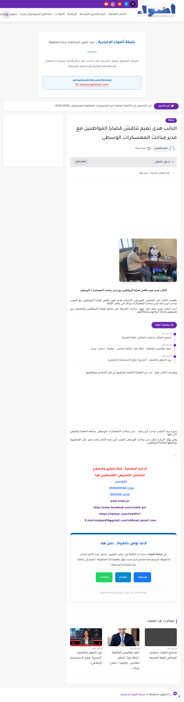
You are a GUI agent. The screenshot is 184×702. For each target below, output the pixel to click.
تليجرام (123, 577)
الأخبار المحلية (117, 14)
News (171, 120)
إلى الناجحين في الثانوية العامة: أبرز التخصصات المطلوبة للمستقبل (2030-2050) (103, 106)
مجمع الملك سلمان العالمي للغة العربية (146, 337)
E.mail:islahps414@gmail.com (106, 520)
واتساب (104, 577)
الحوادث (59, 14)
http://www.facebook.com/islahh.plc (119, 507)
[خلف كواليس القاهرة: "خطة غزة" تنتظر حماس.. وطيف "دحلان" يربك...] (123, 637)
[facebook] (126, 4)
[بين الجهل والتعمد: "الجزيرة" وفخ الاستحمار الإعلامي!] (86, 637)
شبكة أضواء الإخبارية (133, 694)
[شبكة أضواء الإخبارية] (156, 10)
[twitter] (132, 4)
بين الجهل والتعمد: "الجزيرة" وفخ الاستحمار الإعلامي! (139, 360)
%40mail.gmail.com (141, 520)
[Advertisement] (123, 213)
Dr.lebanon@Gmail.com (92, 84)
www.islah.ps (119, 501)
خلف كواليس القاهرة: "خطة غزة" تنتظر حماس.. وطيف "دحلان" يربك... (129, 349)
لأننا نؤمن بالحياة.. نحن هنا (154, 173)
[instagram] (113, 4)
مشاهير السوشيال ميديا (36, 14)
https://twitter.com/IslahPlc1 (120, 514)
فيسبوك (142, 577)
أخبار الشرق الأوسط (93, 14)
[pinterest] (119, 4)
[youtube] (106, 4)
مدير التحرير (161, 148)
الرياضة (72, 14)
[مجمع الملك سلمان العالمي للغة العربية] (161, 637)
